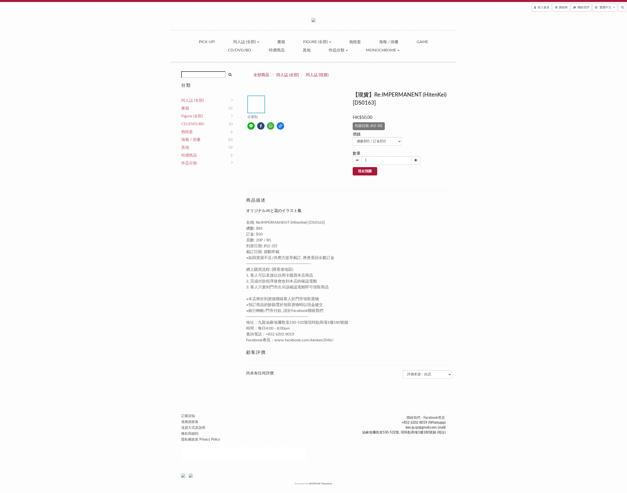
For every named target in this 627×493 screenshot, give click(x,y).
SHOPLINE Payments (320, 483)
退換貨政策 (189, 422)
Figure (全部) (316, 42)
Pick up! (207, 42)
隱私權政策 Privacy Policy (200, 439)
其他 (307, 50)
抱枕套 (355, 42)
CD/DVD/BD (239, 50)
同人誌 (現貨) (317, 75)
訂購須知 (188, 416)
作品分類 (337, 50)
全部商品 (261, 75)
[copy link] (280, 126)
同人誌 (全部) (245, 42)
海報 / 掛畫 (388, 42)
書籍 (281, 42)
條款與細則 (189, 433)
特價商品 (277, 50)
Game (422, 42)
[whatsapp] (270, 126)
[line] (251, 126)
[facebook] (261, 126)
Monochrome (381, 50)
